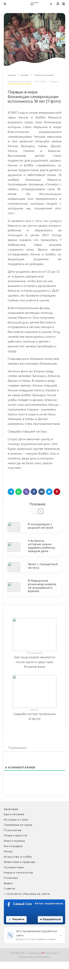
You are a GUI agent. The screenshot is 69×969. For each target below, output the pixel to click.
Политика (11, 877)
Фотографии (13, 846)
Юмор (8, 851)
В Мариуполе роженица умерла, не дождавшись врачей (42, 586)
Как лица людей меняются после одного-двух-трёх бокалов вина (34, 659)
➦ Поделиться (50, 919)
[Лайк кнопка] (10, 478)
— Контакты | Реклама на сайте (27, 893)
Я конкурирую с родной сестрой (40, 525)
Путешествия (14, 867)
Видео (8, 883)
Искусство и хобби (18, 856)
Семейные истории (19, 81)
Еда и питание (14, 814)
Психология (12, 830)
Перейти (18, 919)
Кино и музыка (14, 840)
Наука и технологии (18, 872)
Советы (9, 888)
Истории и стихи (16, 819)
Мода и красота (15, 835)
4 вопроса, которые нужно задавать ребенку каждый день (41, 546)
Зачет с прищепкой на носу (43, 565)
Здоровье (11, 809)
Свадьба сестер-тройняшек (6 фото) (34, 714)
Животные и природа (19, 861)
